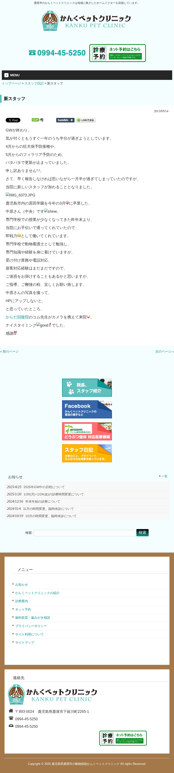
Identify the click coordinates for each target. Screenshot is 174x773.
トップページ (11, 83)
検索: (29, 532)
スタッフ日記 (34, 83)
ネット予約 (23, 609)
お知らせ (21, 584)
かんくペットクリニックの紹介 (37, 593)
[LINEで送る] (86, 120)
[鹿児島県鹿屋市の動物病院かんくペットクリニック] (87, 29)
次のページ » (164, 351)
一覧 (164, 476)
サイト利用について (29, 634)
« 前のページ (9, 351)
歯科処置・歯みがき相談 (32, 617)
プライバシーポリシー (31, 626)
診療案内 (21, 601)
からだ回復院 (17, 317)
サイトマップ (24, 642)
